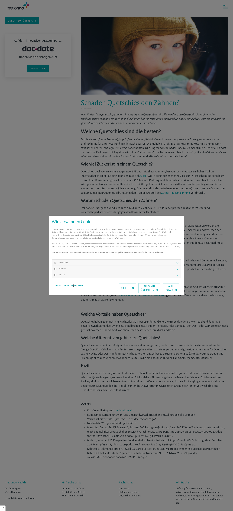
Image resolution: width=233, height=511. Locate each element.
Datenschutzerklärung (63, 286)
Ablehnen (127, 288)
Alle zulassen (171, 288)
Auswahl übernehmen (149, 288)
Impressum (79, 286)
